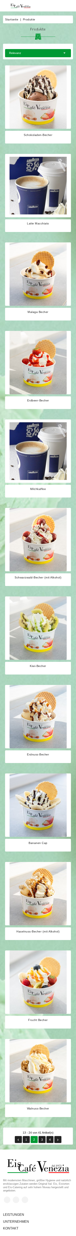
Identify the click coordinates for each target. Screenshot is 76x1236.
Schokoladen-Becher (38, 135)
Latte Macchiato (38, 223)
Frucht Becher (38, 1020)
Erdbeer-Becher (38, 400)
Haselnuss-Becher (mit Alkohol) (38, 931)
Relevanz (38, 52)
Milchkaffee (38, 489)
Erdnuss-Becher (38, 754)
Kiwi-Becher (38, 666)
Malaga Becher (38, 312)
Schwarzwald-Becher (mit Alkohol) (38, 577)
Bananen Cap (38, 843)
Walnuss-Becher (38, 1108)
